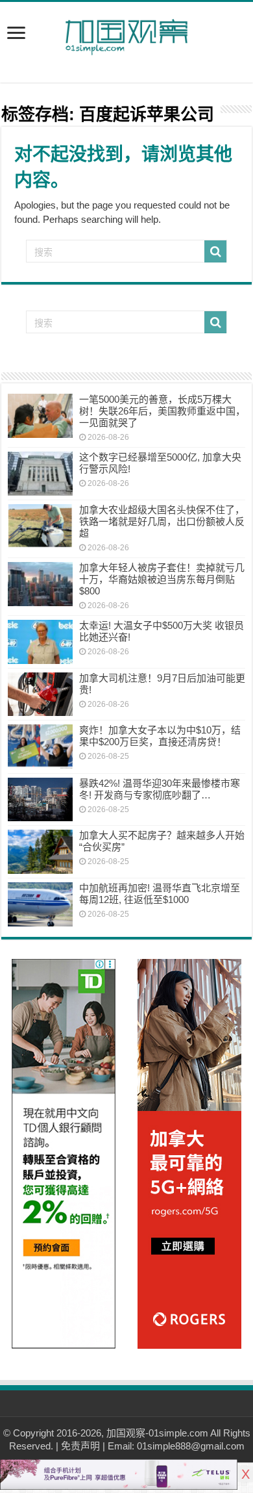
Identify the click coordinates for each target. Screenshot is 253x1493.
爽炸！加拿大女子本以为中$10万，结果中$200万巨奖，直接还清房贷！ (160, 735)
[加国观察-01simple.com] (126, 33)
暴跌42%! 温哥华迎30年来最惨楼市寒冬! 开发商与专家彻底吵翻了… (159, 789)
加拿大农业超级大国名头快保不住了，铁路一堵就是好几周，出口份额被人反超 (162, 521)
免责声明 (80, 1445)
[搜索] (215, 251)
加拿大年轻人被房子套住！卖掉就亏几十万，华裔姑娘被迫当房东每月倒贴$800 (162, 579)
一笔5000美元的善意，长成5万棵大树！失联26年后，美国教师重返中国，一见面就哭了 (162, 411)
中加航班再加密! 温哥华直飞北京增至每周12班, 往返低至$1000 (159, 893)
